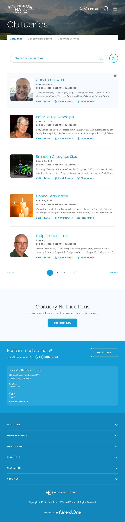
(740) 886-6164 (90, 9)
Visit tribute (43, 101)
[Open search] (106, 9)
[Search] (101, 58)
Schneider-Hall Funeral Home (25, 370)
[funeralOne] (70, 512)
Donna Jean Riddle (52, 196)
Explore (17, 401)
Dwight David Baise (52, 235)
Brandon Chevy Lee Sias (56, 156)
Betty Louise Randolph (55, 116)
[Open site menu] (115, 9)
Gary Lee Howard (50, 79)
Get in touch (104, 352)
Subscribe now (62, 322)
